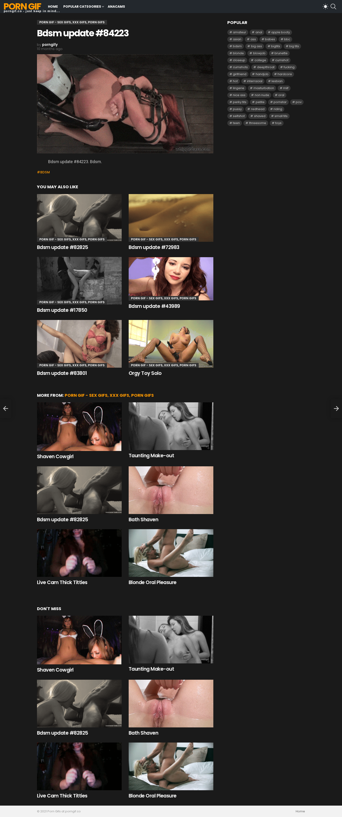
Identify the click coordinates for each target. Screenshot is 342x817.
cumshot (281, 60)
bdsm (45, 172)
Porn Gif (22, 6)
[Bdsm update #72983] (171, 218)
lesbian (277, 81)
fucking (289, 67)
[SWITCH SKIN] (325, 6)
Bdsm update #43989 (154, 306)
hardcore (285, 74)
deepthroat (266, 67)
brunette (281, 53)
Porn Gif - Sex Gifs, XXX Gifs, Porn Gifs (72, 239)
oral (281, 95)
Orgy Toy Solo (145, 373)
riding (278, 109)
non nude (262, 95)
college (260, 60)
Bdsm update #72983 (154, 247)
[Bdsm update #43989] (171, 279)
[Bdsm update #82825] (79, 218)
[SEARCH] (333, 6)
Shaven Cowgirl (55, 456)
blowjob (259, 53)
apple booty (280, 32)
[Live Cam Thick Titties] (79, 553)
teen (236, 123)
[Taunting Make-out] (171, 426)
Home (53, 6)
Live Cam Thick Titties (62, 582)
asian (237, 39)
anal (258, 32)
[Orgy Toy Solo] (171, 344)
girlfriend (239, 74)
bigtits (275, 46)
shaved (259, 116)
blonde (238, 53)
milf (285, 88)
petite (260, 102)
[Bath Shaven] (171, 490)
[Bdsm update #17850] (79, 281)
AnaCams (116, 6)
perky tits (239, 102)
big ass (256, 46)
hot (235, 81)
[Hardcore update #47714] (5, 408)
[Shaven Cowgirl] (79, 426)
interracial (254, 81)
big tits (294, 46)
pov (299, 102)
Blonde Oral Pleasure (153, 582)
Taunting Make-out (151, 455)
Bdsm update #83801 (62, 373)
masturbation (264, 88)
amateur (239, 32)
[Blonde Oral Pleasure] (171, 553)
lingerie (238, 88)
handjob (262, 74)
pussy (237, 109)
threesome (257, 123)
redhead (258, 109)
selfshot (239, 116)
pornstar (280, 102)
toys (278, 123)
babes (270, 39)
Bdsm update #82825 (62, 247)
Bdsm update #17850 (62, 310)
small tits (281, 116)
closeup (239, 60)
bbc (287, 39)
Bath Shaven (143, 519)
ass (253, 39)
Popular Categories (82, 6)
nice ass (239, 95)
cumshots (240, 67)
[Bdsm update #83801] (79, 344)
